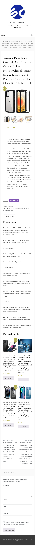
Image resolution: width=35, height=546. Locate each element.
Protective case (8, 210)
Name (5, 499)
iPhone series (25, 208)
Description (10, 216)
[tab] (9, 216)
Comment (6, 485)
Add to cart (14, 200)
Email (5, 506)
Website (6, 514)
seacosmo (17, 21)
